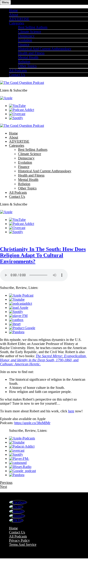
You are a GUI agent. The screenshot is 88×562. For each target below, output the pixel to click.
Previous (6, 482)
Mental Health (28, 57)
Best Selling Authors (32, 27)
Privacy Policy (19, 540)
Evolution (25, 40)
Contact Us (17, 75)
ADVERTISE (19, 19)
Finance (23, 44)
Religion (24, 62)
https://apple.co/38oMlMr (32, 423)
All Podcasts (18, 70)
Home (13, 10)
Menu (5, 2)
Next (3, 487)
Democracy (26, 36)
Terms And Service (22, 544)
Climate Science (29, 31)
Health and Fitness (31, 53)
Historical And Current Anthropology (44, 49)
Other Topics (27, 66)
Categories (16, 23)
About (13, 15)
